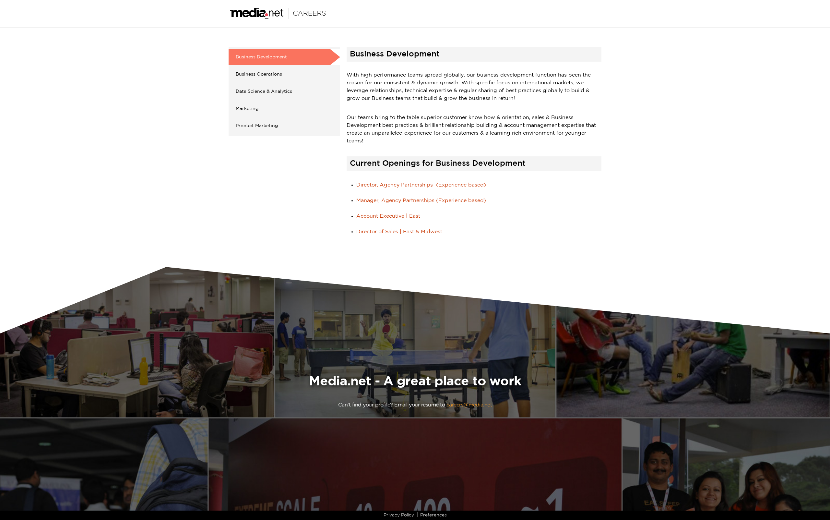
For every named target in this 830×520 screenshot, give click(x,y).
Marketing (247, 109)
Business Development (261, 57)
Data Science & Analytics (264, 91)
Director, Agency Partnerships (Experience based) (421, 185)
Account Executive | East (388, 216)
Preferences (433, 515)
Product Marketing (257, 126)
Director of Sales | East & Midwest (399, 231)
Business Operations (259, 74)
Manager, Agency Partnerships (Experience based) (421, 200)
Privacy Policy (399, 515)
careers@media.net (469, 405)
